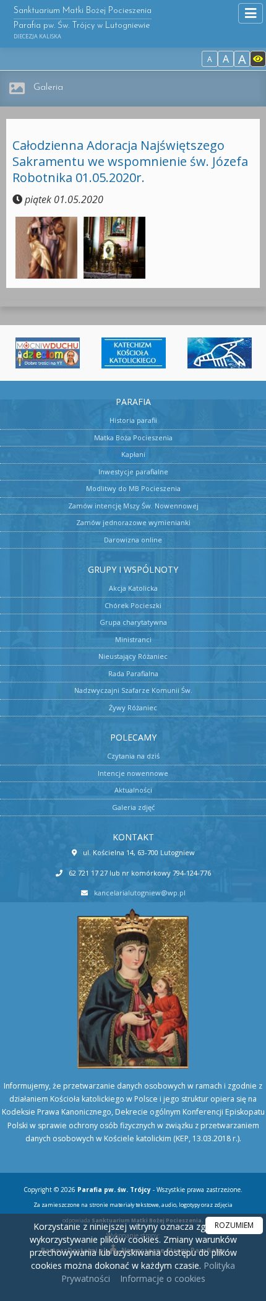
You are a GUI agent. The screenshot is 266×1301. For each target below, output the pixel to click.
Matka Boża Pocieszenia (133, 437)
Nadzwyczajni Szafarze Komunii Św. (133, 690)
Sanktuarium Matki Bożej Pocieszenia (83, 23)
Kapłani (133, 454)
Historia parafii (133, 420)
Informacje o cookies (162, 1278)
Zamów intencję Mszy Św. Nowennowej (133, 505)
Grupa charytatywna (133, 622)
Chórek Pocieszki (133, 605)
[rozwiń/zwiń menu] (250, 13)
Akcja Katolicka (133, 588)
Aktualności (133, 789)
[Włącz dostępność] (258, 59)
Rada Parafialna (133, 673)
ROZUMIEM (234, 1225)
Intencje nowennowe (133, 773)
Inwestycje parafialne (133, 471)
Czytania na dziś (133, 755)
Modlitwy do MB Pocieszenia (133, 488)
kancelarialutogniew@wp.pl (140, 892)
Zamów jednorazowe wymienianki (133, 522)
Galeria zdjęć (133, 807)
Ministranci (133, 639)
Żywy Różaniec (133, 707)
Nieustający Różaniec (133, 656)
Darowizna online (133, 539)
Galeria (48, 87)
